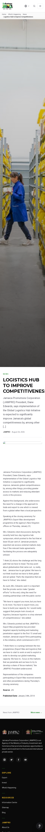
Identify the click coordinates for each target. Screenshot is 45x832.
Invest (4, 783)
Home (4, 14)
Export (4, 778)
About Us (5, 827)
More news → (36, 712)
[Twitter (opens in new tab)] (11, 759)
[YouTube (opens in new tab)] (25, 759)
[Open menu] (40, 6)
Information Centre (9, 802)
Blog (4, 813)
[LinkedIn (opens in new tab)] (4, 759)
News (25, 14)
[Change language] (27, 6)
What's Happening (14, 14)
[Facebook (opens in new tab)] (18, 759)
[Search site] (34, 6)
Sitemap (5, 807)
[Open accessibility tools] (39, 825)
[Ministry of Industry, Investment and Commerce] (34, 732)
